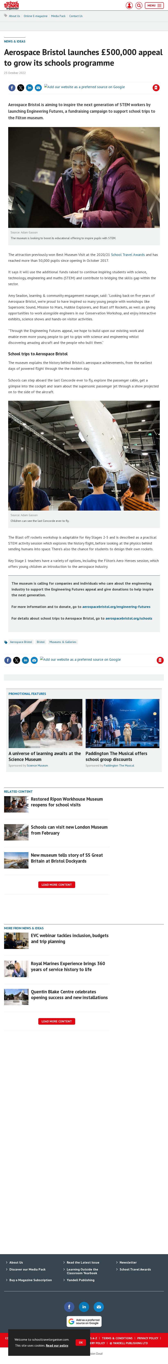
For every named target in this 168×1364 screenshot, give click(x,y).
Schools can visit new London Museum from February (69, 830)
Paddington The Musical (119, 765)
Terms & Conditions (117, 1338)
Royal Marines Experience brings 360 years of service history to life (68, 966)
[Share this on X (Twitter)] (20, 87)
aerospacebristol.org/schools (129, 618)
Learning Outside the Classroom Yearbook (82, 1271)
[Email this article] (38, 87)
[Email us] (98, 1307)
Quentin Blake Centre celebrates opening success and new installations (69, 994)
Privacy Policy (147, 1338)
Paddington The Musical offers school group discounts (116, 756)
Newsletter (128, 1262)
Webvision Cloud (93, 1353)
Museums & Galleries (63, 642)
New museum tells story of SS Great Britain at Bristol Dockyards (67, 858)
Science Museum (37, 765)
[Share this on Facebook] (12, 87)
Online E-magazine (36, 16)
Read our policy (57, 1345)
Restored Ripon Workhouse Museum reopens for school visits (67, 802)
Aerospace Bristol (21, 642)
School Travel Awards (128, 254)
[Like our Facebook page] (69, 1307)
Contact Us (76, 16)
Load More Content (57, 885)
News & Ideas (14, 41)
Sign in (107, 79)
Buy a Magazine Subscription (30, 1280)
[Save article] (156, 87)
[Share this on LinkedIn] (29, 87)
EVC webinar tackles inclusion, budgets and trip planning (70, 938)
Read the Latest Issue (83, 1262)
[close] (159, 79)
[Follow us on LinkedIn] (84, 1307)
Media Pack (58, 16)
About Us (14, 16)
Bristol (41, 642)
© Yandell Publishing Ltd (129, 1343)
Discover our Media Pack (27, 1269)
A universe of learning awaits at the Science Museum (45, 756)
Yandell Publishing (80, 1280)
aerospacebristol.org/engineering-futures (116, 606)
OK (81, 1342)
